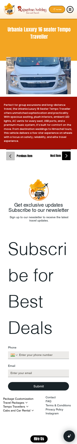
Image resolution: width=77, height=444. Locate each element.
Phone (12, 347)
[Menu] (70, 9)
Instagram (52, 413)
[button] (39, 438)
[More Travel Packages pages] (26, 403)
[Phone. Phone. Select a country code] (14, 355)
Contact (51, 397)
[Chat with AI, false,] (69, 436)
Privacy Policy (54, 409)
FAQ (48, 401)
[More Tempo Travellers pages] (27, 407)
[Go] (10, 156)
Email (11, 365)
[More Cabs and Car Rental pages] (33, 410)
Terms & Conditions (58, 405)
